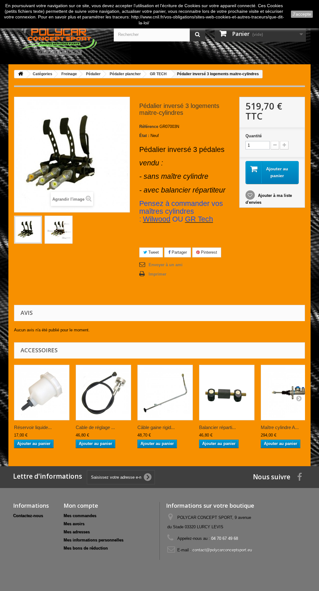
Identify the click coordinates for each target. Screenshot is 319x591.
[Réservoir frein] (41, 392)
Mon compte (81, 505)
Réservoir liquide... (33, 427)
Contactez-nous (28, 515)
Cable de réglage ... (95, 427)
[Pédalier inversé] (28, 229)
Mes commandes (80, 515)
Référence (148, 126)
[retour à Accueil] (20, 74)
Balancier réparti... (217, 427)
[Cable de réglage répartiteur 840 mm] (103, 392)
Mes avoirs (74, 523)
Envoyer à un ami (166, 264)
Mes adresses (77, 532)
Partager (178, 252)
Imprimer (157, 274)
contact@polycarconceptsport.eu (222, 550)
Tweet (153, 252)
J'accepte (302, 14)
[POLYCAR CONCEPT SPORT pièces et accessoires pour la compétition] (58, 38)
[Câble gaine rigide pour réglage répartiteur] (165, 392)
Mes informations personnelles (93, 540)
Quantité (253, 136)
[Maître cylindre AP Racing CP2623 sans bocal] (288, 392)
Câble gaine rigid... (156, 427)
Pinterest (208, 252)
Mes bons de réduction (86, 548)
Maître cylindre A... (280, 427)
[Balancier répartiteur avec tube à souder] (227, 392)
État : (144, 135)
